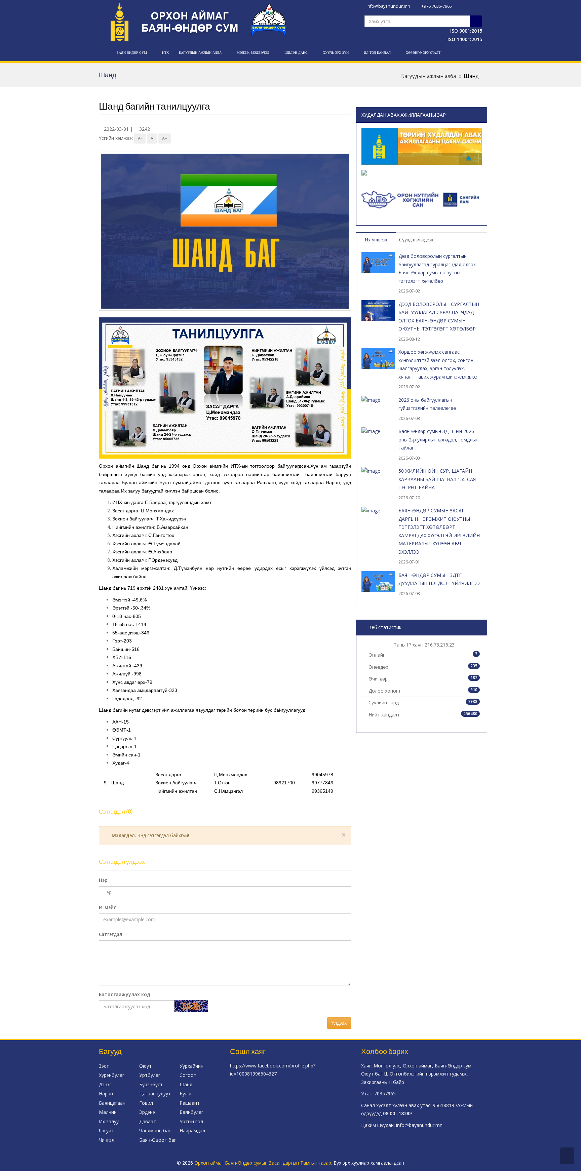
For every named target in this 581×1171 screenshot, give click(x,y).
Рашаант (190, 1103)
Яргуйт (106, 1130)
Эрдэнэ (147, 1112)
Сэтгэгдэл (110, 934)
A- (140, 138)
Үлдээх (339, 1023)
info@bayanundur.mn (387, 6)
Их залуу (109, 1121)
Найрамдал (192, 1130)
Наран (106, 1093)
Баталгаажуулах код (124, 994)
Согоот (188, 1075)
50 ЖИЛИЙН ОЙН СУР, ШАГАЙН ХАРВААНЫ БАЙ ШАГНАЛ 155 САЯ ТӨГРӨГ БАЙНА (437, 479)
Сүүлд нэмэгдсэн (416, 239)
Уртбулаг (149, 1075)
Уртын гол (191, 1121)
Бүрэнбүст (151, 1084)
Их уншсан (376, 239)
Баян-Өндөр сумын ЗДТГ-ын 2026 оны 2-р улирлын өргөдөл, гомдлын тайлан (438, 439)
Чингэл (106, 1140)
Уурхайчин (191, 1066)
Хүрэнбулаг (111, 1075)
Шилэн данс (296, 52)
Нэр (103, 880)
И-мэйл (108, 907)
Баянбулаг (191, 1112)
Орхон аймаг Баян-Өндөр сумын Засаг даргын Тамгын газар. (264, 1163)
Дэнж (105, 1084)
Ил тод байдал (377, 52)
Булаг (186, 1093)
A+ (164, 138)
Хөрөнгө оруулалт (423, 52)
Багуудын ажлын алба (200, 52)
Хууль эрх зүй (336, 52)
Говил (146, 1103)
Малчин (108, 1112)
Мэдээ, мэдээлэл (253, 52)
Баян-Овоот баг (157, 1140)
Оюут (145, 1066)
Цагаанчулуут (155, 1093)
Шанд (186, 1084)
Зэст (104, 1066)
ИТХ (165, 52)
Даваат (147, 1121)
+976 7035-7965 (436, 6)
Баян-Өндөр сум (132, 52)
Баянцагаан (112, 1103)
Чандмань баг (155, 1130)
